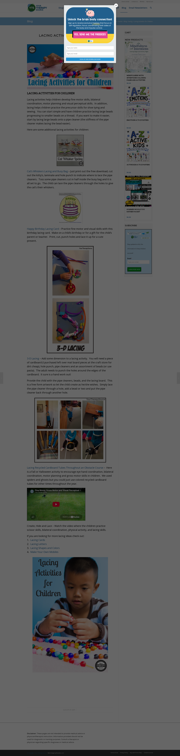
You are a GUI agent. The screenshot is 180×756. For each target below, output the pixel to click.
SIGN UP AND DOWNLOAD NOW (90, 59)
